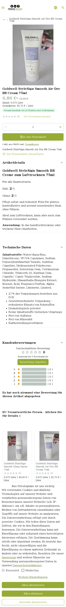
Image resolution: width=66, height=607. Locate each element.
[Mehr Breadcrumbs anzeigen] (4, 19)
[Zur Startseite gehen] (15, 7)
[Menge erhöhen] (60, 127)
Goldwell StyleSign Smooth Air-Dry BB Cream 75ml (47, 466)
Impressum (9, 557)
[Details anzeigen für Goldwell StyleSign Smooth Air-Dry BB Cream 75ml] (49, 446)
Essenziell (12, 570)
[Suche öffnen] (63, 8)
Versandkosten (32, 144)
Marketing (32, 570)
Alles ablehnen (33, 593)
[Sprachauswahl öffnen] (55, 8)
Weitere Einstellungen (33, 577)
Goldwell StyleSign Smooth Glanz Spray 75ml (15, 466)
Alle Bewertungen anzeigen (37, 116)
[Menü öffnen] (3, 8)
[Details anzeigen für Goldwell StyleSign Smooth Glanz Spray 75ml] (17, 446)
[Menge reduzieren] (6, 127)
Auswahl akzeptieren (33, 602)
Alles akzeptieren (33, 585)
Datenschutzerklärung (27, 565)
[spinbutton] (33, 127)
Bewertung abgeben (33, 362)
